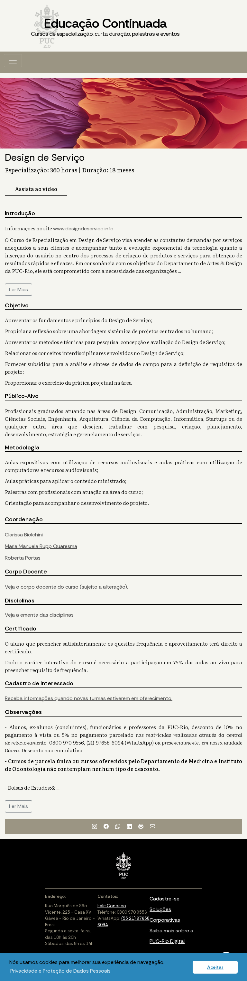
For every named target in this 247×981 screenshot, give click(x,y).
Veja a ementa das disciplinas (39, 614)
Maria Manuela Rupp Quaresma (41, 546)
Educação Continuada (105, 26)
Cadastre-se (164, 898)
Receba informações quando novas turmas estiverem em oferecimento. (88, 698)
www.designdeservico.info (83, 228)
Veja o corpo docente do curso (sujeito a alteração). (66, 586)
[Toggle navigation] (13, 60)
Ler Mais (18, 289)
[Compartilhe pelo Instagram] (94, 826)
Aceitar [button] (215, 967)
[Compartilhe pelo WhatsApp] (117, 826)
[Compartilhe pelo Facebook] (106, 826)
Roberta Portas (23, 557)
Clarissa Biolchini (24, 534)
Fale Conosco (111, 906)
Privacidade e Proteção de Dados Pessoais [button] (60, 970)
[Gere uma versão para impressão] (140, 826)
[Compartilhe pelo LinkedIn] (129, 826)
